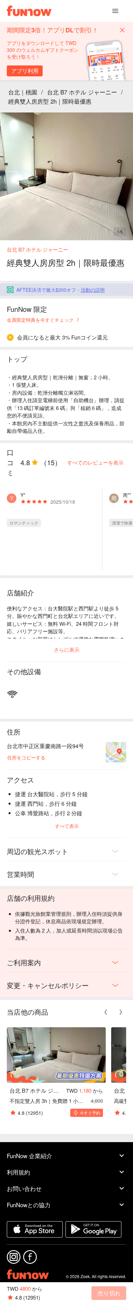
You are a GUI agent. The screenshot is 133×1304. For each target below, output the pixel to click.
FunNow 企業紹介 (29, 1155)
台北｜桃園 (22, 92)
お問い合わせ (24, 1188)
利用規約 (18, 1172)
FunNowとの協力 (28, 1204)
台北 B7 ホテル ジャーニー (82, 92)
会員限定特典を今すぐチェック (40, 319)
